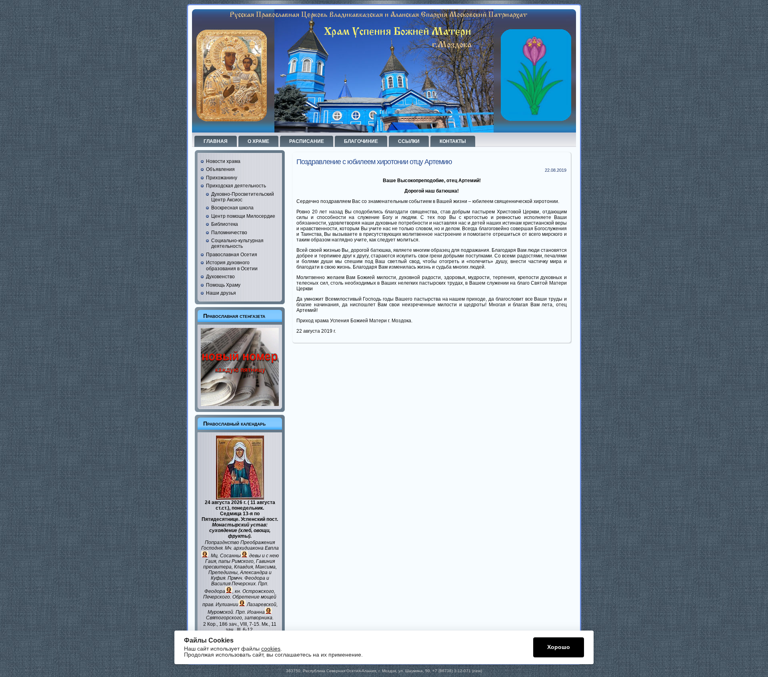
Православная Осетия (231, 254)
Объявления (220, 169)
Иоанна (256, 612)
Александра (254, 572)
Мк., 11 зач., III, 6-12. (251, 627)
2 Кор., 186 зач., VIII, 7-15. (231, 624)
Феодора (254, 578)
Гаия (210, 561)
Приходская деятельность (236, 186)
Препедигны (223, 572)
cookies (270, 649)
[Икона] (240, 498)
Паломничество (229, 232)
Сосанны (230, 555)
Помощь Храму (223, 285)
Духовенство (220, 276)
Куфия (218, 578)
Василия (220, 584)
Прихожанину (221, 178)
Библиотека (224, 224)
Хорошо (558, 647)
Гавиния (265, 561)
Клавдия (243, 567)
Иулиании (227, 604)
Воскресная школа (232, 208)
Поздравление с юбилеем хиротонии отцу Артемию (374, 162)
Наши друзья (221, 293)
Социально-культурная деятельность (237, 243)
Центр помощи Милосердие (243, 216)
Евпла (272, 548)
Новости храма (223, 161)
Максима (265, 567)
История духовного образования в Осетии (232, 265)
